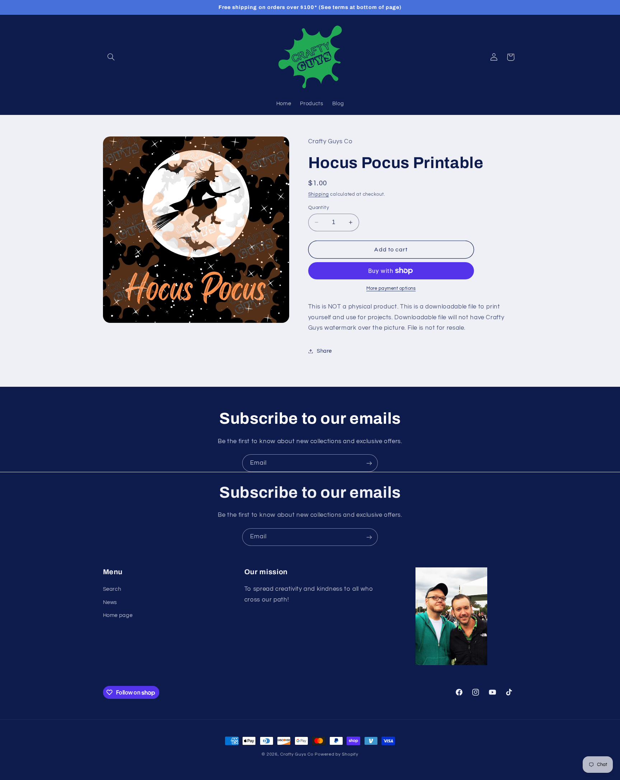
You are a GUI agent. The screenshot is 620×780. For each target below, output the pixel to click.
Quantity (318, 207)
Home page (118, 615)
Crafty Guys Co (296, 754)
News (110, 602)
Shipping (318, 194)
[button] (111, 57)
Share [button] (324, 351)
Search (112, 589)
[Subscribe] (369, 463)
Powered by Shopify (336, 754)
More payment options (391, 288)
